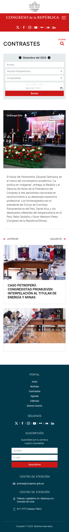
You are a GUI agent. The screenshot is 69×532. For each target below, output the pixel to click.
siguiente (56, 239)
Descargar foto (14, 115)
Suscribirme (34, 464)
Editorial (34, 401)
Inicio (34, 381)
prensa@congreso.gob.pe (30, 483)
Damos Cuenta (34, 405)
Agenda (34, 396)
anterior (12, 239)
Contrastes (34, 391)
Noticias (34, 386)
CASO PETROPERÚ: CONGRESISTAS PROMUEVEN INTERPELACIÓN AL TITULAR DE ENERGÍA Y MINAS (32, 291)
